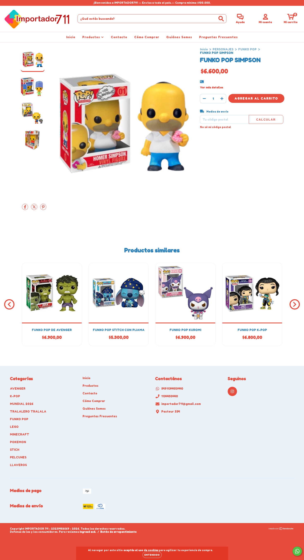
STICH (14, 449)
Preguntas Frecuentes (218, 37)
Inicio (70, 37)
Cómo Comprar (146, 37)
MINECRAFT (19, 434)
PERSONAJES (223, 49)
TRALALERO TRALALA (28, 411)
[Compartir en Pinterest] (43, 208)
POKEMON (18, 442)
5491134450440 (172, 388)
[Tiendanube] (281, 529)
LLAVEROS (18, 465)
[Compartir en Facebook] (25, 208)
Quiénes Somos (179, 37)
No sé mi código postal (215, 127)
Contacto (119, 37)
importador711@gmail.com (181, 404)
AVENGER (17, 388)
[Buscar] (221, 19)
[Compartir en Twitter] (34, 208)
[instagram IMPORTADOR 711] (5, 3)
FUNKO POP (247, 49)
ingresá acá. (88, 531)
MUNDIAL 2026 (21, 404)
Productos (91, 37)
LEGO (14, 426)
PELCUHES (18, 457)
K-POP (15, 396)
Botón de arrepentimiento (118, 531)
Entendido (152, 555)
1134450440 (169, 396)
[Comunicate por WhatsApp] (297, 551)
